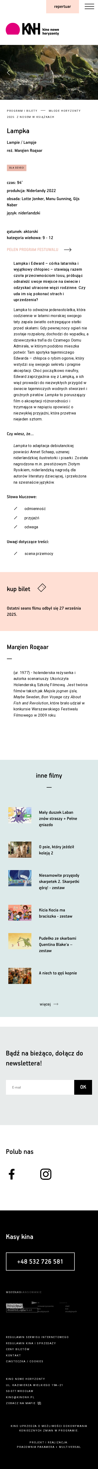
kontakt (13, 1355)
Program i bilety (22, 110)
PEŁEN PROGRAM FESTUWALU (32, 249)
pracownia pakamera (35, 1447)
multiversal (70, 1447)
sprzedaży (46, 1343)
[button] (89, 72)
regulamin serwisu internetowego (37, 1337)
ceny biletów (18, 1349)
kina (30, 1343)
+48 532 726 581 (40, 1262)
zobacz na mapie (21, 1403)
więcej (45, 1004)
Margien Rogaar (28, 150)
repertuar (62, 6)
